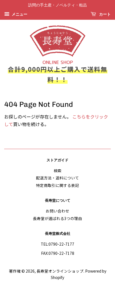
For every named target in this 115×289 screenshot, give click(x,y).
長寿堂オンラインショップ (60, 271)
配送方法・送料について (57, 178)
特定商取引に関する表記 (57, 185)
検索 (57, 170)
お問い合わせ (57, 211)
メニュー (19, 14)
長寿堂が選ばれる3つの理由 (57, 218)
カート (104, 14)
